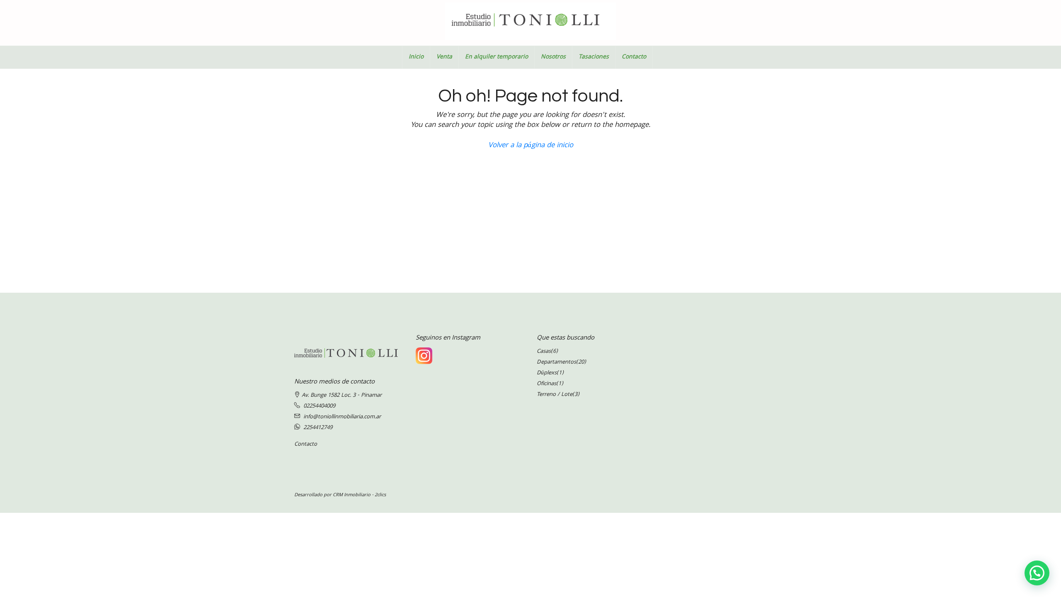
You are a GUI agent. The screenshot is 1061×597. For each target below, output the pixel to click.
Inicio (416, 57)
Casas (544, 351)
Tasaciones (594, 57)
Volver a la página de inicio (530, 146)
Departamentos (556, 362)
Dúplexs (547, 373)
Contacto (634, 57)
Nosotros (553, 57)
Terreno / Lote (554, 394)
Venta (444, 57)
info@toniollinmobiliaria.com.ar (342, 417)
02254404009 (319, 406)
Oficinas (546, 383)
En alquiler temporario (496, 57)
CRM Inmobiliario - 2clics (359, 495)
